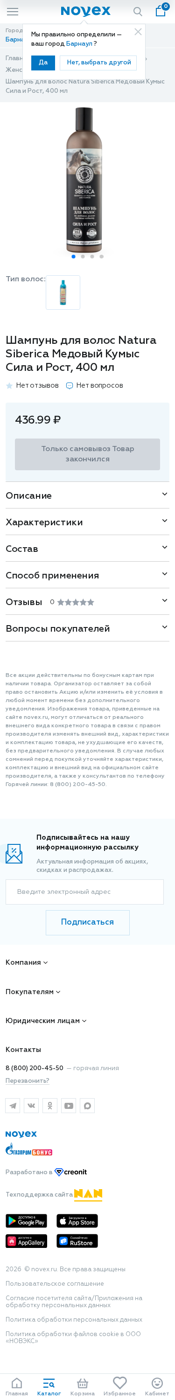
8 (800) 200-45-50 (34, 1069)
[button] (74, 256)
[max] (87, 1106)
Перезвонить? (27, 1081)
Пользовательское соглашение (55, 1284)
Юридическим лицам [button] (43, 1020)
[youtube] (69, 1106)
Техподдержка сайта (40, 1195)
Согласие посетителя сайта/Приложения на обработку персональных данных (74, 1302)
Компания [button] (23, 962)
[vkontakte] (31, 1106)
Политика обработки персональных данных (74, 1320)
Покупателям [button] (30, 992)
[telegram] (13, 1106)
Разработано (30, 1173)
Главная (18, 59)
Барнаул (80, 44)
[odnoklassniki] (50, 1106)
